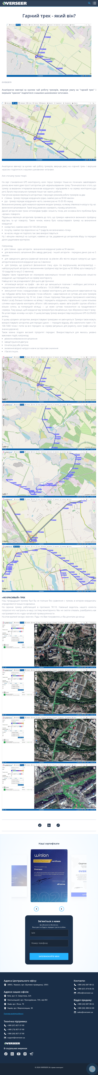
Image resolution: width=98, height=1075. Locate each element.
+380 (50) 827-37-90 (15, 1034)
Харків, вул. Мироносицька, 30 (20, 1008)
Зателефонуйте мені (49, 956)
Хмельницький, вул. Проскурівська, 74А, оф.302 (27, 1000)
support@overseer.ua (16, 1038)
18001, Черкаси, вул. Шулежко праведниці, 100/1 (27, 985)
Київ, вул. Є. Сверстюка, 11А (19, 996)
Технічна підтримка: (15, 1021)
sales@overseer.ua (85, 1012)
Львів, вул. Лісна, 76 (15, 1004)
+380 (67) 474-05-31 (85, 989)
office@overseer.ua (85, 993)
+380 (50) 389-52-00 (85, 1008)
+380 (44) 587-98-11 (85, 985)
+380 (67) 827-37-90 (15, 1025)
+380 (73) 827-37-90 (15, 1029)
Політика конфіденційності (13, 1014)
